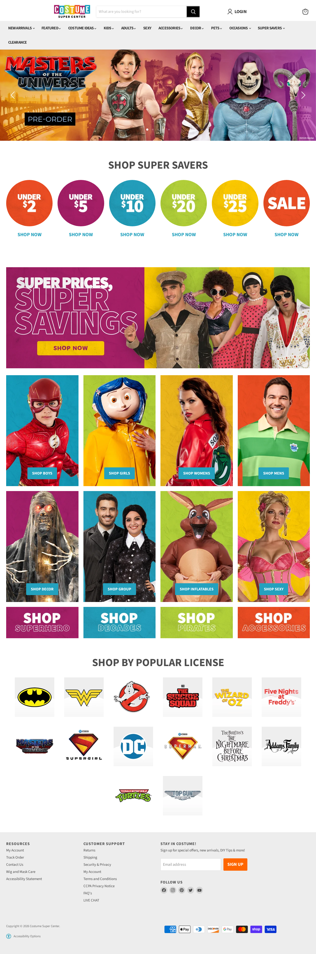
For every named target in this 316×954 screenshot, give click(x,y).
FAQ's (87, 893)
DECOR (195, 28)
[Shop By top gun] (182, 795)
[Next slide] (302, 95)
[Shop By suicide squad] (182, 697)
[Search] (193, 11)
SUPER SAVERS (270, 28)
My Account (15, 850)
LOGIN (240, 11)
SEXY (147, 28)
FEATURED (50, 28)
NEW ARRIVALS (20, 28)
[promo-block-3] (196, 622)
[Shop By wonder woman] (84, 697)
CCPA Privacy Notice (99, 886)
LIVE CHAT (91, 900)
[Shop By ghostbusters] (133, 697)
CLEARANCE (17, 42)
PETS (215, 28)
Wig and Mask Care (20, 871)
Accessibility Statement (24, 879)
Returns (89, 850)
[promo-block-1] (42, 622)
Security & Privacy (97, 864)
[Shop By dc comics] (133, 746)
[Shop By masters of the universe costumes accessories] (34, 746)
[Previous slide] (14, 95)
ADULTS (127, 28)
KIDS (108, 28)
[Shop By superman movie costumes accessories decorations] (182, 746)
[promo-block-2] (119, 622)
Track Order (15, 857)
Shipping (90, 857)
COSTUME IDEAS (81, 28)
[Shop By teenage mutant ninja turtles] (133, 795)
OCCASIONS (238, 28)
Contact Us (14, 864)
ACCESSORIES (169, 28)
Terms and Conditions (100, 879)
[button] (8, 936)
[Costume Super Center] (72, 11)
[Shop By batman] (34, 697)
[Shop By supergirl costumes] (84, 746)
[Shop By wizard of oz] (232, 697)
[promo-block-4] (274, 622)
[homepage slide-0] (158, 95)
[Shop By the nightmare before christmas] (232, 746)
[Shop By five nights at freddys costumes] (281, 697)
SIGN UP (235, 864)
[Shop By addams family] (281, 746)
